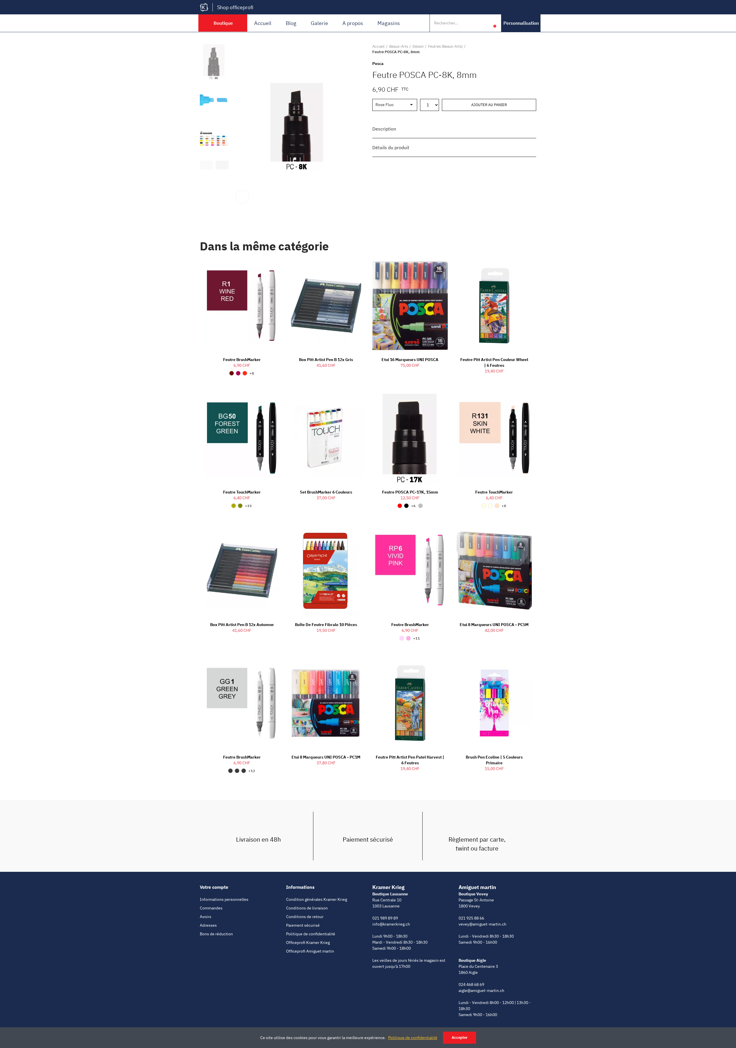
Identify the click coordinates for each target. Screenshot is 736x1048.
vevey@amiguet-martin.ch (482, 924)
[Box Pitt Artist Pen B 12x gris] (326, 306)
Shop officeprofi (235, 7)
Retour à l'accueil (525, 49)
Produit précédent (517, 49)
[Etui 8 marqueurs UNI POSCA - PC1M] (326, 703)
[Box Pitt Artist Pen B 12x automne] (242, 570)
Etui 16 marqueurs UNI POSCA (410, 359)
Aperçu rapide (265, 269)
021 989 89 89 (385, 918)
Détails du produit (390, 147)
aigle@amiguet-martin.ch (481, 990)
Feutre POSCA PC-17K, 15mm (410, 492)
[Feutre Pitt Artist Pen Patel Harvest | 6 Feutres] (410, 703)
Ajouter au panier (489, 104)
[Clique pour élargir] (242, 197)
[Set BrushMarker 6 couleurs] (326, 438)
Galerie (319, 23)
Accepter (459, 1037)
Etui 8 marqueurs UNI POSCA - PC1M (326, 757)
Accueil (262, 23)
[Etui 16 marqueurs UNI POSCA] (410, 306)
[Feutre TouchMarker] (242, 438)
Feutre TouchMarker (242, 492)
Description (384, 129)
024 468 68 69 (471, 984)
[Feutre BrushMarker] (242, 306)
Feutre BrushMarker (242, 359)
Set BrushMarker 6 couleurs (326, 492)
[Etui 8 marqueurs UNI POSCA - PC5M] (494, 570)
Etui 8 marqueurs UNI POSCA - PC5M (494, 624)
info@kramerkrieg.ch (391, 924)
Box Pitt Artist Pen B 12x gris (326, 359)
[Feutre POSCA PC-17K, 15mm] (410, 438)
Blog (291, 23)
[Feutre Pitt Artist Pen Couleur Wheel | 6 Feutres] (494, 306)
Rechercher (474, 23)
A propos (352, 23)
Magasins (388, 23)
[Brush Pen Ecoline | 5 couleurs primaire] (494, 703)
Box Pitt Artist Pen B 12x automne (242, 624)
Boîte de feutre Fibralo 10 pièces (326, 624)
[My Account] (486, 23)
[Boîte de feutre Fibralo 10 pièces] (326, 570)
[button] (521, 23)
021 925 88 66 (471, 918)
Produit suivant (532, 49)
